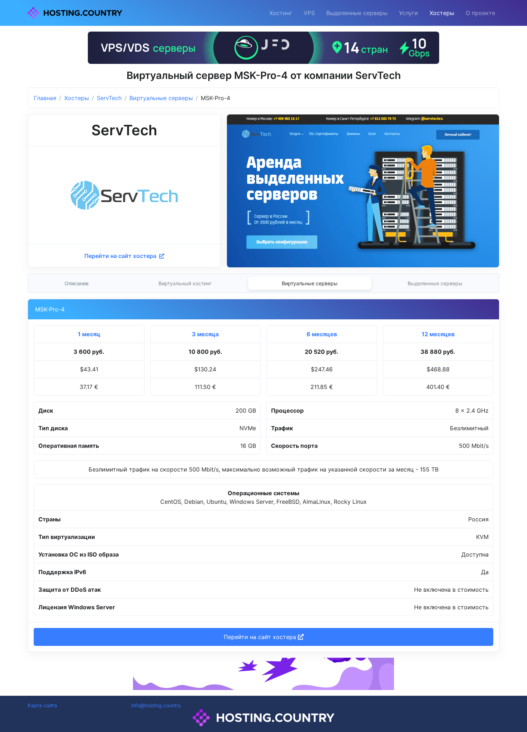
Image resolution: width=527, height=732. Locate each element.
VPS (309, 13)
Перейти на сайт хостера (121, 255)
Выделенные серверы (357, 13)
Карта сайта (42, 705)
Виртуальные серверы (161, 98)
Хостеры (441, 13)
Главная (45, 98)
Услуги (408, 13)
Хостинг (280, 13)
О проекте (480, 13)
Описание (77, 283)
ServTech (109, 98)
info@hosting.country (156, 705)
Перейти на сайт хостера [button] (261, 636)
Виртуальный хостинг (185, 283)
